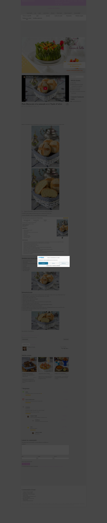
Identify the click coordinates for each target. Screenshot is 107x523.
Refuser (53, 263)
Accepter (43, 263)
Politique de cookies (49, 265)
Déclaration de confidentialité (56, 265)
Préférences (64, 263)
